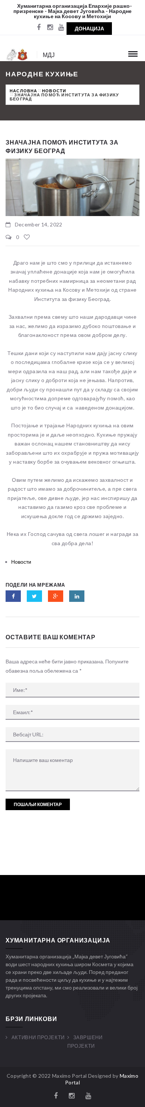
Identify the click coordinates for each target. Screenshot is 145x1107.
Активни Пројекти (38, 1037)
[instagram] (49, 27)
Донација (89, 28)
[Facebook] (38, 27)
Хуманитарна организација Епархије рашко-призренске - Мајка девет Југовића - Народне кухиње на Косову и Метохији (72, 11)
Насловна (24, 90)
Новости (54, 91)
